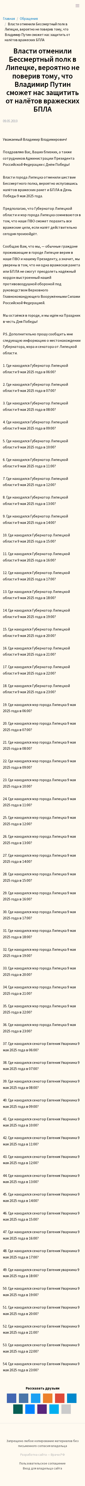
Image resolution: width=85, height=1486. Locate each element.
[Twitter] (35, 1398)
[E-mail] (66, 1409)
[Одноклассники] (47, 1398)
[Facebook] (11, 1398)
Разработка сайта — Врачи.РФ (42, 1454)
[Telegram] (71, 1398)
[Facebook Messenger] (30, 1409)
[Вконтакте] (23, 1398)
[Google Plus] (59, 1398)
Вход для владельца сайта (42, 1468)
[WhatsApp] (18, 1409)
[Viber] (42, 1409)
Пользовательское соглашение (42, 1463)
